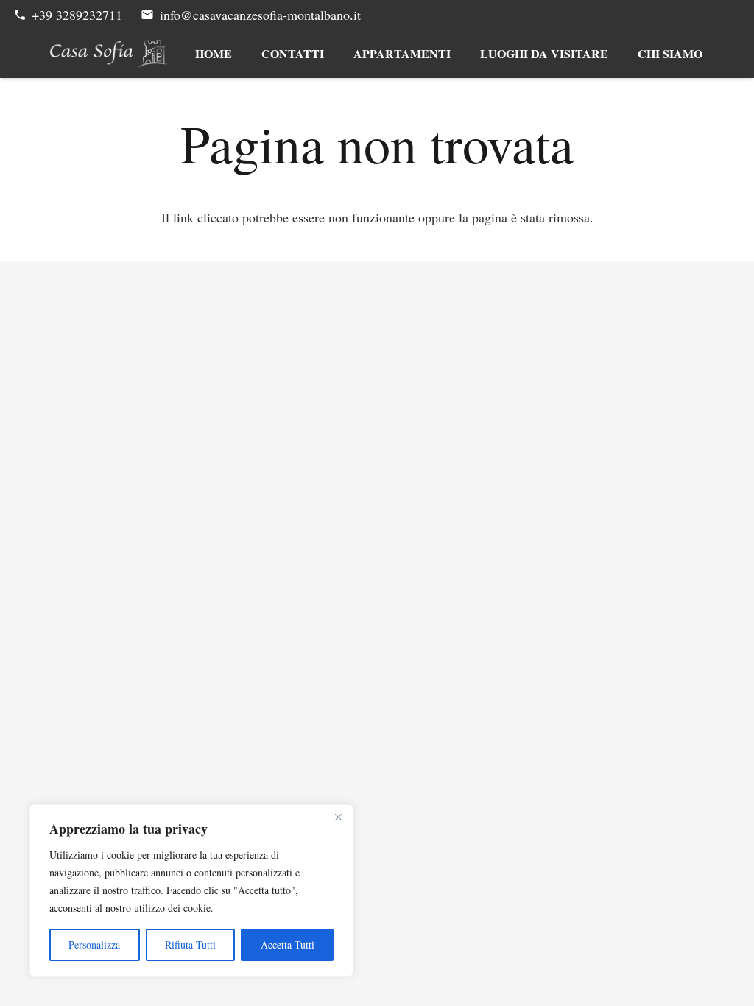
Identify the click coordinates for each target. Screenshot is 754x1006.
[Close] (338, 817)
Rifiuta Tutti (190, 945)
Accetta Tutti (287, 945)
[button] (461, 53)
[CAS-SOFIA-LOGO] (108, 53)
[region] (191, 890)
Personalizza (94, 945)
